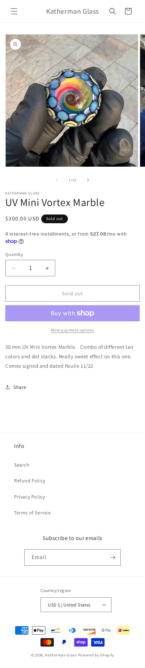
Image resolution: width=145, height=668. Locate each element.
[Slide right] (88, 180)
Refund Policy (29, 480)
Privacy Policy (29, 497)
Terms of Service (32, 512)
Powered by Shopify (96, 655)
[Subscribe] (112, 557)
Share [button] (19, 387)
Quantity (14, 254)
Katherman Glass (61, 655)
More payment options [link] (72, 330)
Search (22, 465)
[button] (14, 11)
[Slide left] (57, 180)
